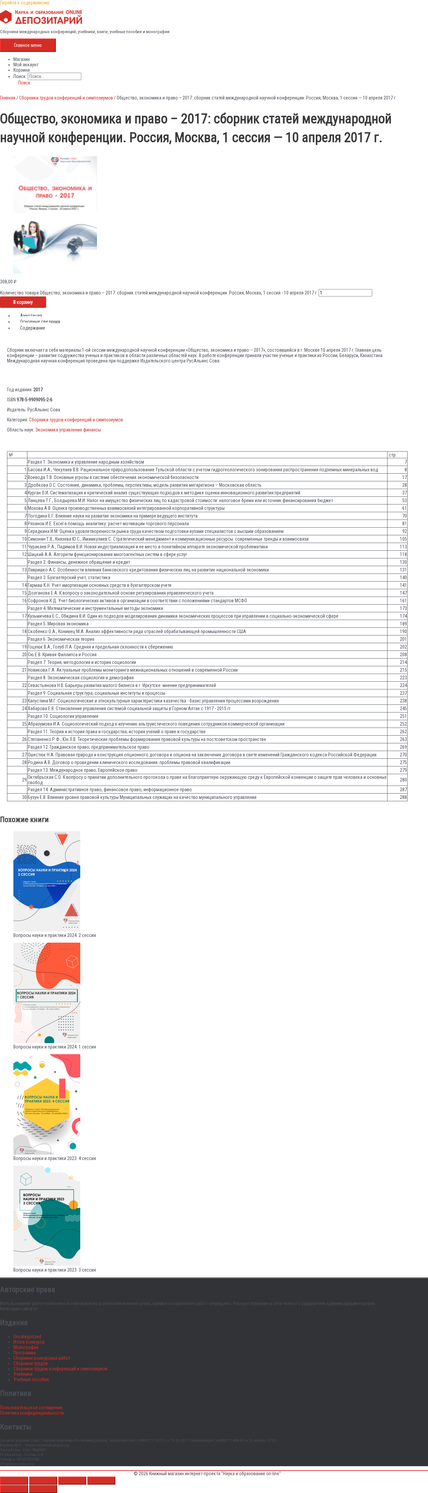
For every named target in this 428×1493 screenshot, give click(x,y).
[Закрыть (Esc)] (101, 1481)
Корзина (21, 70)
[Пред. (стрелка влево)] (14, 1489)
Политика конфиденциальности (32, 1413)
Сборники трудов (30, 1363)
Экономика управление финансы (68, 429)
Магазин (21, 59)
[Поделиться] (72, 1481)
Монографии (25, 1347)
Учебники (22, 1374)
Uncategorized (27, 1336)
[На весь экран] (43, 1481)
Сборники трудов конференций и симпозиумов (66, 97)
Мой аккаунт (25, 64)
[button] (21, 82)
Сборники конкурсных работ (41, 1358)
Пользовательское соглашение (31, 1407)
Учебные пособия (31, 1379)
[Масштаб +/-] (14, 1481)
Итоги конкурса (28, 1342)
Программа (24, 1352)
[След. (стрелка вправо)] (43, 1489)
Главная (7, 97)
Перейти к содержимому (24, 2)
